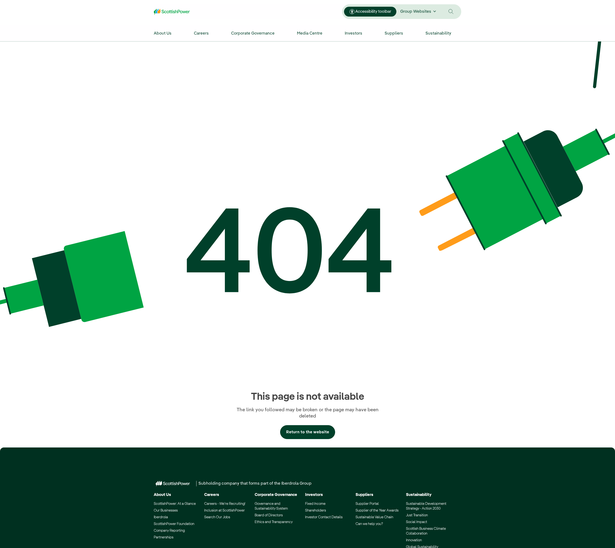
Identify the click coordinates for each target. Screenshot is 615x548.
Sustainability (418, 495)
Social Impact (416, 522)
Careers (211, 495)
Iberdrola (161, 517)
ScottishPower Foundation (174, 524)
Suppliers (364, 495)
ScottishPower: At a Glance (175, 504)
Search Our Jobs (217, 517)
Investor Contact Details (324, 517)
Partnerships (163, 537)
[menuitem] (168, 33)
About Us (162, 495)
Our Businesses (166, 510)
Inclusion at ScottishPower (224, 510)
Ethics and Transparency (274, 522)
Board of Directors (269, 515)
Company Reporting (169, 530)
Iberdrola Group (296, 484)
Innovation (414, 540)
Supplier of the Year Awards (377, 510)
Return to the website (307, 432)
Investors (314, 495)
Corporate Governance (276, 495)
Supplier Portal (367, 504)
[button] (451, 11)
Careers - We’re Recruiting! (224, 504)
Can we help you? (369, 524)
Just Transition (417, 515)
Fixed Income (315, 504)
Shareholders (315, 510)
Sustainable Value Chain (374, 517)
